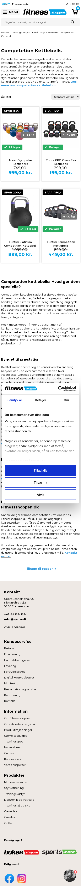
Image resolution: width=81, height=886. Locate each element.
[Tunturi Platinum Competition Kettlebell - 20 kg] (20, 212)
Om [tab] (66, 400)
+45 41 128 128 (15, 614)
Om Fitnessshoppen (17, 718)
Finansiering (12, 654)
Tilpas (38, 482)
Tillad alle (40, 470)
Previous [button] (37, 4)
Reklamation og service (20, 689)
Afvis (40, 494)
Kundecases (12, 759)
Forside (5, 32)
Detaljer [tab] (40, 400)
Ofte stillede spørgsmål (20, 724)
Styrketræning (14, 787)
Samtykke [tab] (14, 400)
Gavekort (10, 817)
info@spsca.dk (15, 619)
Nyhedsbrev (12, 747)
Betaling (10, 648)
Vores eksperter (15, 764)
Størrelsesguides (15, 735)
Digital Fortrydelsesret (19, 677)
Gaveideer (11, 811)
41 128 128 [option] (74, 4)
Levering (10, 666)
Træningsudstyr (14, 793)
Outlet (8, 823)
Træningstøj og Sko (17, 805)
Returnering (12, 695)
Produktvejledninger (18, 729)
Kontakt (9, 701)
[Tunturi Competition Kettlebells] (61, 212)
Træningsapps (13, 741)
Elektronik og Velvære (19, 799)
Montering (11, 683)
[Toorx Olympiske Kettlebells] (20, 130)
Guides (9, 753)
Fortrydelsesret (14, 671)
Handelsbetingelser (17, 660)
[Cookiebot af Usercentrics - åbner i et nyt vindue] (58, 388)
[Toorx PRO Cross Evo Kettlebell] (61, 130)
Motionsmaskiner (15, 782)
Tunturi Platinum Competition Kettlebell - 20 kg (20, 245)
